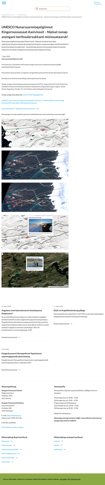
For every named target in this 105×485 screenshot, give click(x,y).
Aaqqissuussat (7, 445)
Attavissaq (5, 441)
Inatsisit (57, 441)
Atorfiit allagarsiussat (9, 453)
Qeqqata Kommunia (8, 15)
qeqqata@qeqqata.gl (13, 415)
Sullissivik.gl (58, 449)
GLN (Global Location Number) (12, 427)
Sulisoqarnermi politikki (10, 449)
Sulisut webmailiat (8, 458)
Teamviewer (6, 462)
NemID (56, 445)
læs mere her (75, 479)
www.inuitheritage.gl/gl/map (33, 95)
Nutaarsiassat (22, 15)
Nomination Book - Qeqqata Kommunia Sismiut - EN (20, 108)
